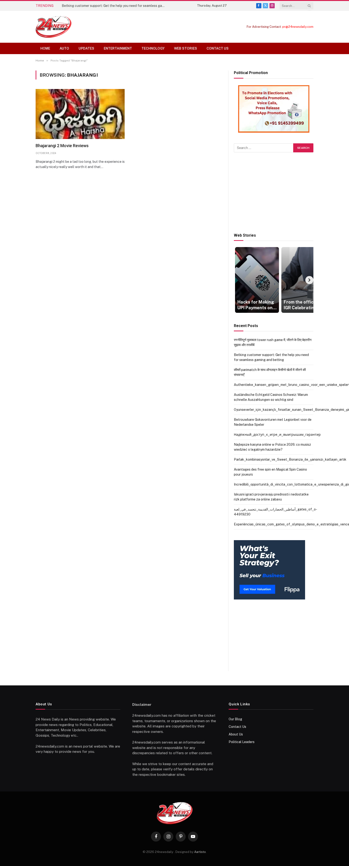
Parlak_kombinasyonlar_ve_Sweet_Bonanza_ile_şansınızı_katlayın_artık (290, 459)
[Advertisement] (273, 192)
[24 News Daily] (53, 26)
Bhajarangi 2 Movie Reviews (62, 145)
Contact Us (218, 48)
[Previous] (238, 280)
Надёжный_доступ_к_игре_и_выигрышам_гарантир (277, 434)
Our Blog (235, 719)
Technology (153, 48)
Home (45, 48)
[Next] (309, 280)
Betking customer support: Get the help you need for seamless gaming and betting (115, 6)
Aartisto (200, 852)
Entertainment (118, 48)
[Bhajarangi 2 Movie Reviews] (80, 114)
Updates (86, 48)
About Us (236, 734)
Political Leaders (242, 742)
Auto (64, 48)
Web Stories (185, 48)
